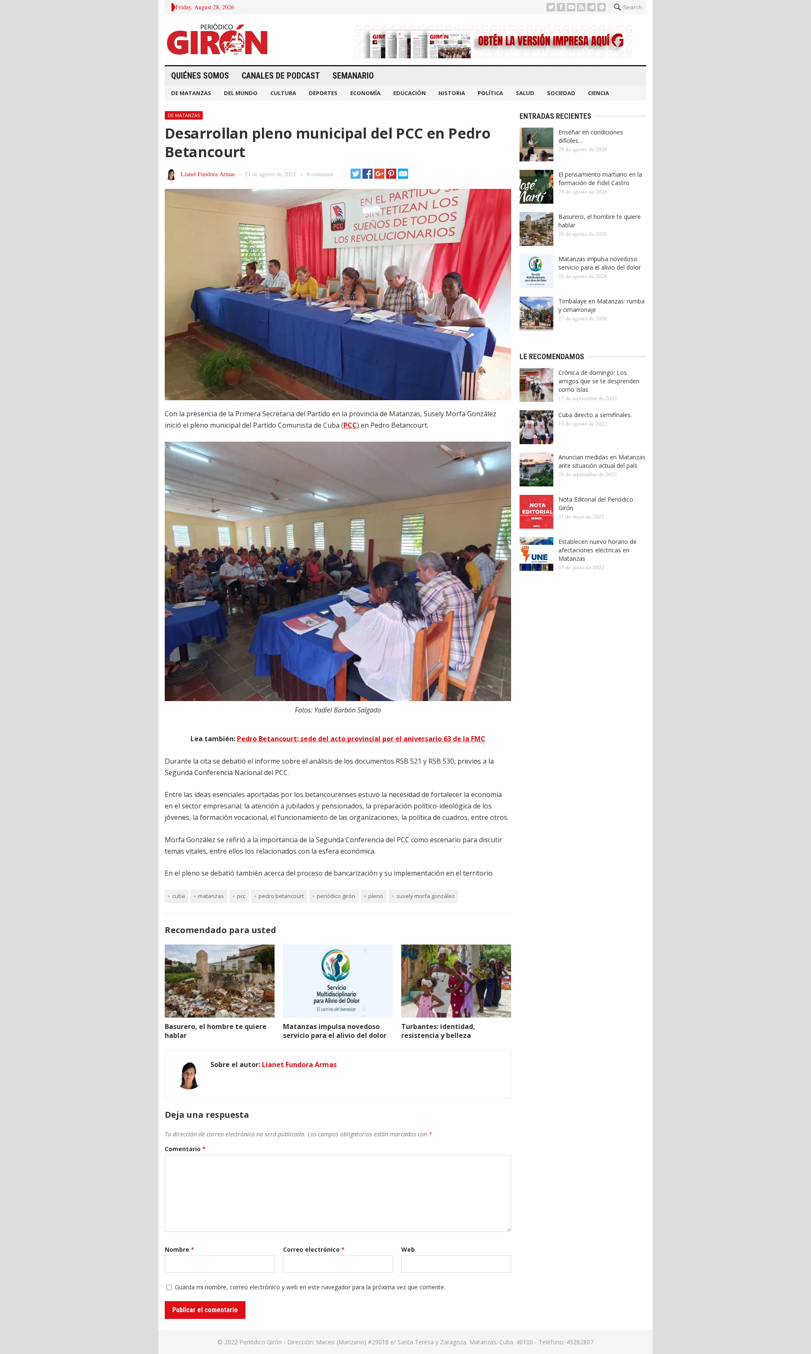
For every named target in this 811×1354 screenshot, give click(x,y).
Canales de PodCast (281, 76)
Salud (525, 93)
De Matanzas (191, 93)
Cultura (283, 93)
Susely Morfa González (425, 896)
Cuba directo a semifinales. (595, 415)
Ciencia (598, 93)
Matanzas (211, 896)
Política (490, 93)
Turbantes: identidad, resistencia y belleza (438, 1031)
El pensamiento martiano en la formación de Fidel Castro (600, 178)
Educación (409, 93)
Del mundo (241, 93)
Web (408, 1249)
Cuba (178, 896)
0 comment (320, 174)
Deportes (323, 93)
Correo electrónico (314, 1249)
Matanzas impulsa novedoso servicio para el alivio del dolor (334, 1031)
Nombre (179, 1249)
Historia (451, 93)
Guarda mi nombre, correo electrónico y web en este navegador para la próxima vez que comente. (310, 1287)
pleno (375, 896)
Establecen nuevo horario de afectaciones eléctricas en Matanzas (597, 550)
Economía (365, 93)
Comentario (185, 1149)
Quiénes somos (200, 76)
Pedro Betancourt (281, 896)
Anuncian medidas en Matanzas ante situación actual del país (601, 461)
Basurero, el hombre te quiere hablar (216, 1031)
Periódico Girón (336, 896)
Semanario (353, 76)
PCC (350, 425)
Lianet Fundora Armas (208, 174)
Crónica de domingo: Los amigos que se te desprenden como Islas (599, 381)
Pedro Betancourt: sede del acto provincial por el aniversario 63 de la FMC (361, 738)
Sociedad (561, 93)
